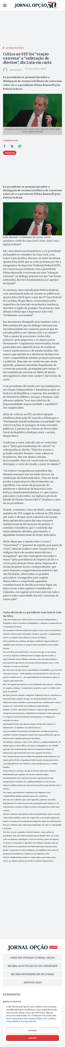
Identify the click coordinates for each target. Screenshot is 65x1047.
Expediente (11, 994)
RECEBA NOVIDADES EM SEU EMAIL (32, 974)
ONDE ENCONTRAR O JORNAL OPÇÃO (32, 957)
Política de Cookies (46, 1018)
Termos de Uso (28, 1021)
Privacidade (12, 1001)
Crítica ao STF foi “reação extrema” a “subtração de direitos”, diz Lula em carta (27, 58)
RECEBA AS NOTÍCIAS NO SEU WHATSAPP (32, 965)
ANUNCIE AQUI (33, 982)
